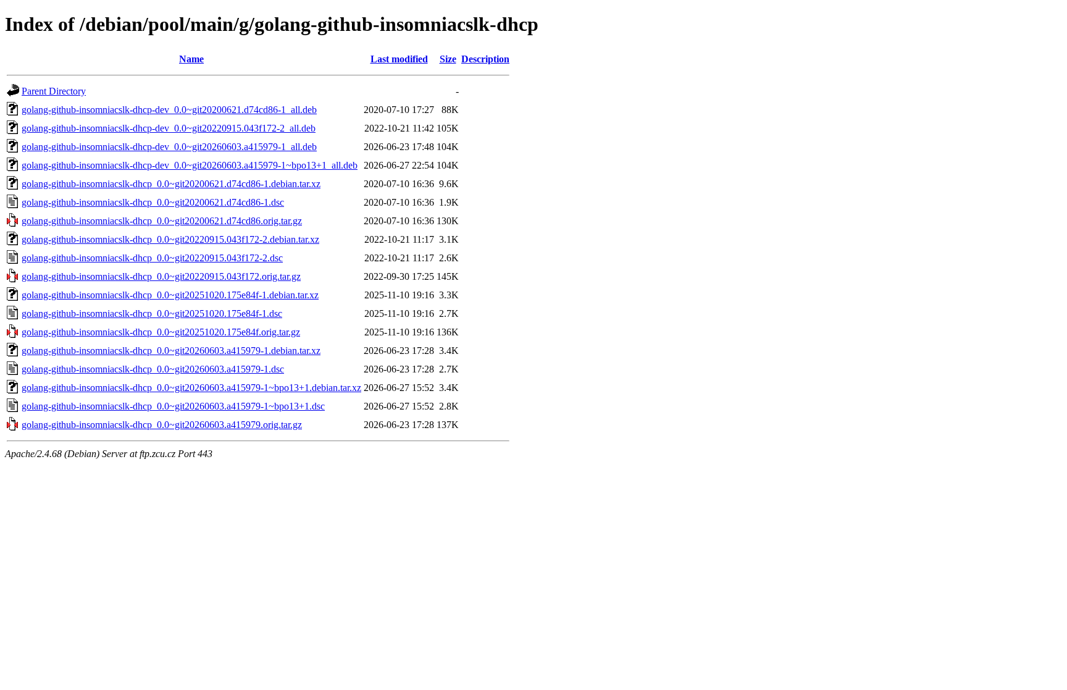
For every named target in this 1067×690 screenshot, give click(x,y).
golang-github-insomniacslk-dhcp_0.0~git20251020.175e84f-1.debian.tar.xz (170, 295)
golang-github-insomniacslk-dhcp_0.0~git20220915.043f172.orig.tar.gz (161, 276)
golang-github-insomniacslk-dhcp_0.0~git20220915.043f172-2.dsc (152, 258)
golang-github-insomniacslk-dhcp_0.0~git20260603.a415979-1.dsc (153, 369)
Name (191, 59)
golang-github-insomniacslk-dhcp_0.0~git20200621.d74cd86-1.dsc (153, 202)
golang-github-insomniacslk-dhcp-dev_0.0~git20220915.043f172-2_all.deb (169, 128)
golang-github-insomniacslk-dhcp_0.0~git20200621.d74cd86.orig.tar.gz (162, 221)
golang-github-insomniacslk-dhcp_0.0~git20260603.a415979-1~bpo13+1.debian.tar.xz (191, 387)
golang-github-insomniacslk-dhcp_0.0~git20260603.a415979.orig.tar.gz (162, 424)
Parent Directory (54, 91)
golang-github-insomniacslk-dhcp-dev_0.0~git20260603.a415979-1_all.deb (169, 146)
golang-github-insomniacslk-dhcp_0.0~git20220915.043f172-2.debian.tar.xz (170, 239)
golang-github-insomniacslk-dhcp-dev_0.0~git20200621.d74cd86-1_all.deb (169, 109)
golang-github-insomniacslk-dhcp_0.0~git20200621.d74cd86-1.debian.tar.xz (171, 184)
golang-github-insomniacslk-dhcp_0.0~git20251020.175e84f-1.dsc (152, 313)
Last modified (399, 59)
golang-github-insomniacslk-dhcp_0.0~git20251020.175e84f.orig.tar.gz (161, 332)
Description (485, 59)
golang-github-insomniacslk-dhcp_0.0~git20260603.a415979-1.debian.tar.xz (171, 350)
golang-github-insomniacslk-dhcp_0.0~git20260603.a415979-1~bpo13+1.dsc (173, 406)
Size (448, 59)
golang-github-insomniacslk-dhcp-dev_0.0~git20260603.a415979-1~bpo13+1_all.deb (190, 165)
